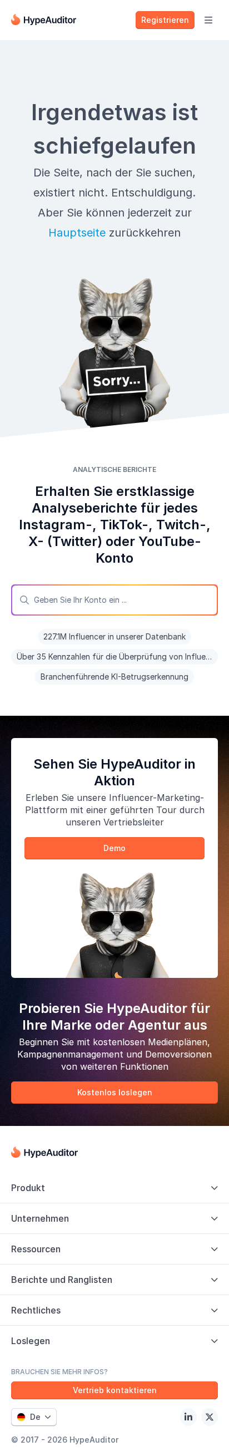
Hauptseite (77, 232)
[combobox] (114, 600)
